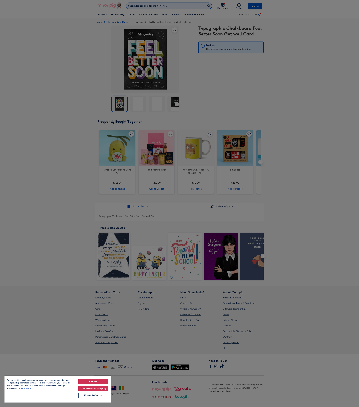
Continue (93, 382)
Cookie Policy (25, 388)
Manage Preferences (93, 395)
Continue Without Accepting (93, 388)
